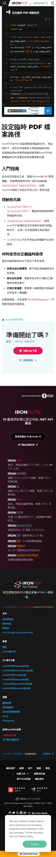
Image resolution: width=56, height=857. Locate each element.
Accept (35, 844)
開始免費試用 (28, 444)
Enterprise (8, 720)
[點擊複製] (46, 20)
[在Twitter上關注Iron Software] (17, 813)
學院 (47, 768)
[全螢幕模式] (49, 20)
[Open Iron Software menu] (5, 3)
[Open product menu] (52, 3)
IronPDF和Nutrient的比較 (16, 688)
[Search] (46, 3)
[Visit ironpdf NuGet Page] (15, 111)
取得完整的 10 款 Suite (26, 436)
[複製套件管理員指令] (48, 111)
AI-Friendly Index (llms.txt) (17, 632)
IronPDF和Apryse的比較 (15, 679)
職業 (39, 768)
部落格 (5, 628)
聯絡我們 (39, 779)
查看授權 (28, 360)
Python (38, 3)
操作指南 (6, 623)
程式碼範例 (7, 619)
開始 (4, 647)
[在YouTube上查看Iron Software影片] (13, 813)
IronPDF (6, 754)
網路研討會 (39, 773)
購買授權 (6, 703)
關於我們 (10, 768)
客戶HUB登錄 (24, 779)
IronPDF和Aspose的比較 (15, 666)
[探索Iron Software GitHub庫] (10, 813)
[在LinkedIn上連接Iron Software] (25, 813)
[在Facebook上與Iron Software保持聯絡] (21, 813)
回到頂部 (46, 754)
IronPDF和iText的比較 (14, 675)
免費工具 (20, 773)
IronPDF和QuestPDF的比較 (17, 684)
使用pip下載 (10, 735)
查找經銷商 (7, 707)
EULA (5, 716)
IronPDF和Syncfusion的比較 (17, 670)
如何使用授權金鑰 (11, 711)
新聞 (21, 768)
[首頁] (20, 3)
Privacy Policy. (26, 836)
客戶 (30, 768)
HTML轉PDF (9, 651)
